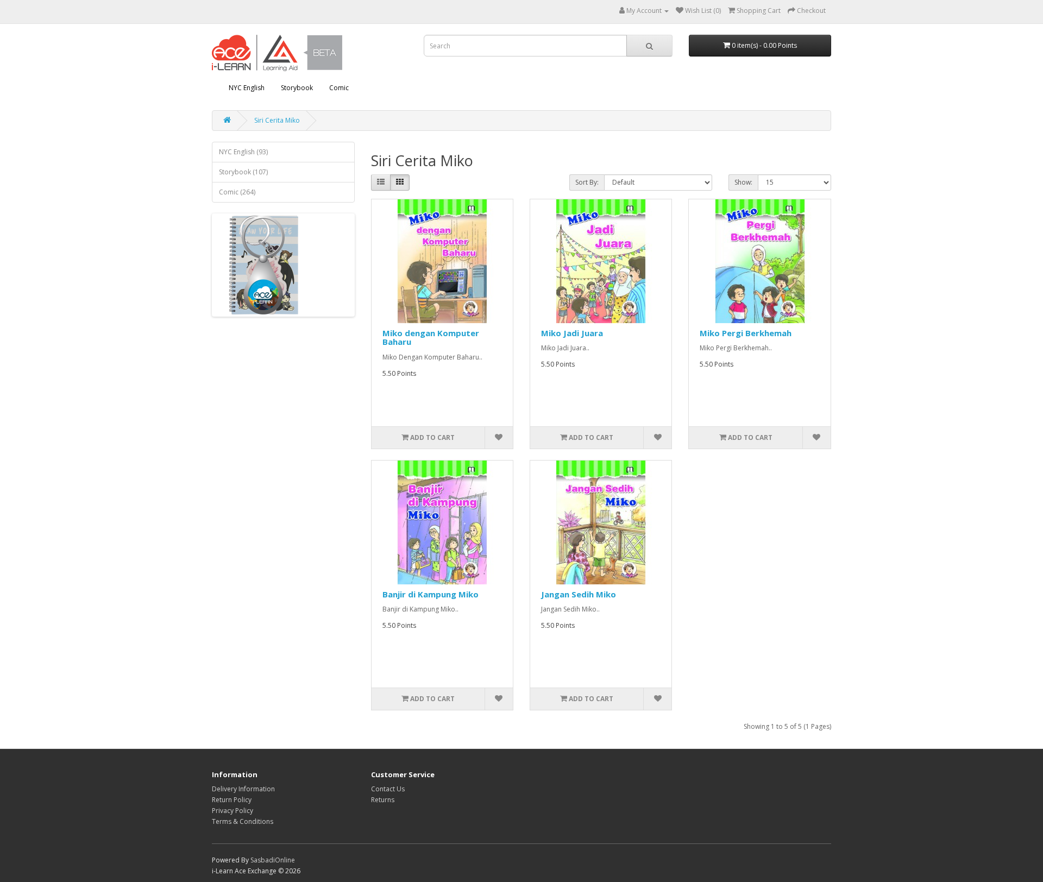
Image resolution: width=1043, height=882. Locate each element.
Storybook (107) (243, 172)
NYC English (247, 87)
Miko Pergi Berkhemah (745, 332)
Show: (743, 182)
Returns (382, 799)
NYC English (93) (243, 151)
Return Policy (232, 799)
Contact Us (388, 788)
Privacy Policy (232, 810)
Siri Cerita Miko (277, 120)
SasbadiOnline (272, 860)
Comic (339, 87)
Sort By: (587, 182)
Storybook (297, 87)
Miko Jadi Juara (572, 332)
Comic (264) (237, 192)
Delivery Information (243, 788)
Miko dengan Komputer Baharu (430, 337)
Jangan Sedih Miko (578, 594)
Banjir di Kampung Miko (430, 594)
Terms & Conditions (242, 821)
